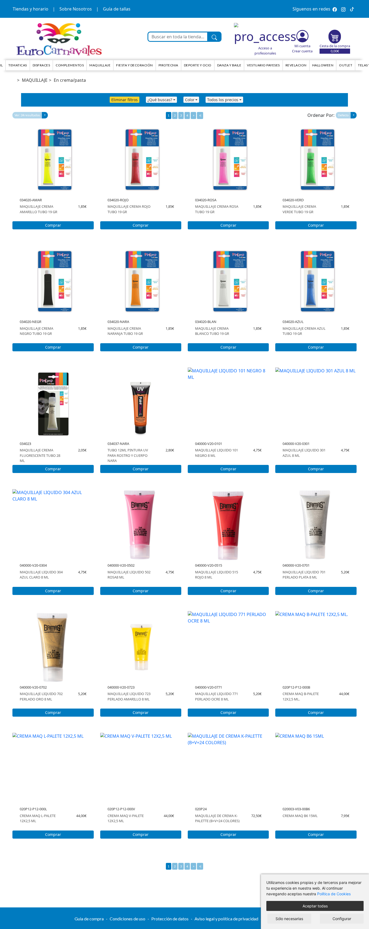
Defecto (343, 115)
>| (200, 115)
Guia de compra (89, 918)
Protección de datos (170, 918)
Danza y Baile (229, 65)
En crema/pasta (70, 80)
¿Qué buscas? (159, 99)
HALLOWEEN (323, 65)
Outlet (345, 65)
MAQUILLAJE (35, 80)
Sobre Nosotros (75, 9)
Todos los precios (222, 99)
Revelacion (296, 65)
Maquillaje (99, 65)
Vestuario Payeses (263, 65)
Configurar (342, 918)
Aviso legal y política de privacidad (226, 918)
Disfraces (41, 65)
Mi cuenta (302, 45)
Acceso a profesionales (265, 51)
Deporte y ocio (198, 65)
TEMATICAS (17, 65)
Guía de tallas (116, 9)
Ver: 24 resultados (27, 115)
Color (189, 99)
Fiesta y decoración (134, 65)
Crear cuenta (302, 51)
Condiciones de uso (127, 918)
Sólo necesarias (289, 918)
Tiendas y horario (30, 9)
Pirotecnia (168, 65)
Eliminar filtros (124, 99)
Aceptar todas (315, 906)
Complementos (70, 65)
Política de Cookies (334, 893)
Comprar (53, 225)
